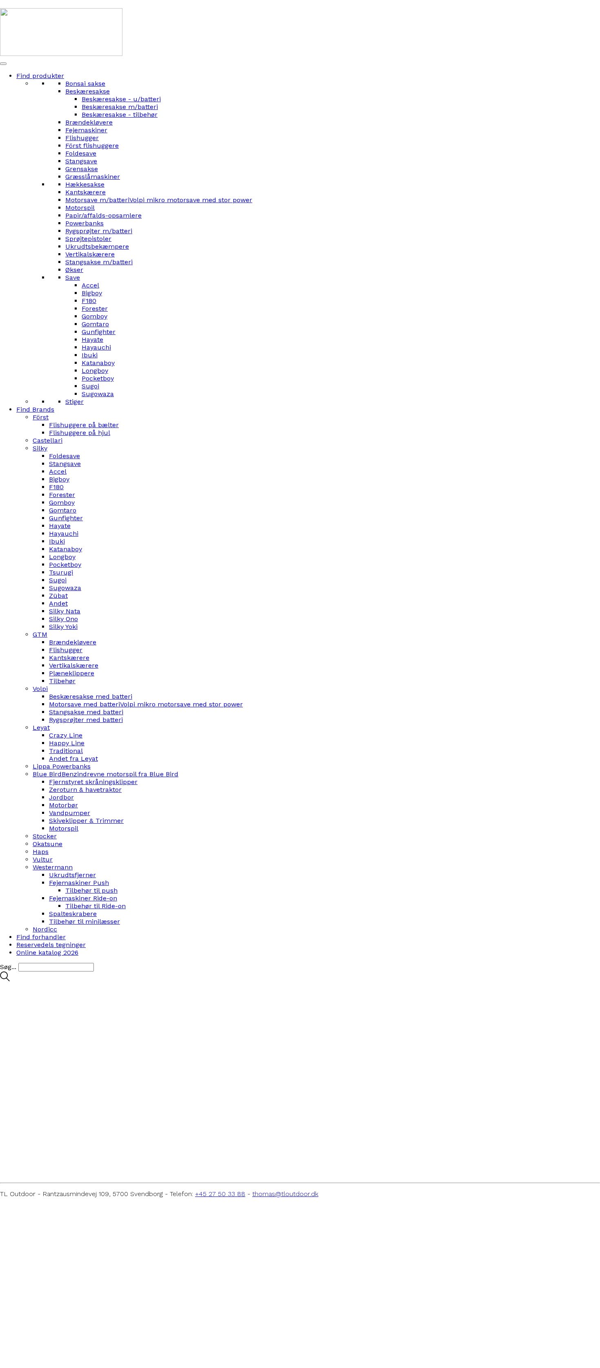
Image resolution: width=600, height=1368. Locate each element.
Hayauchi (96, 347)
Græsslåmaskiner (92, 176)
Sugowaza (98, 394)
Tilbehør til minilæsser (84, 921)
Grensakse (81, 169)
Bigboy (92, 293)
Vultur (43, 859)
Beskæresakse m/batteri (120, 107)
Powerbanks (84, 223)
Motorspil (80, 208)
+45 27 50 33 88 (220, 1194)
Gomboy (94, 316)
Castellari (47, 440)
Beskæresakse (87, 91)
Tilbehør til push (91, 890)
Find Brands (35, 409)
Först (41, 417)
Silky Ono (63, 619)
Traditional (66, 751)
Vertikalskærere (90, 254)
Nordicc (45, 929)
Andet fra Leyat (73, 758)
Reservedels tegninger (51, 945)
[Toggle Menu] (3, 63)
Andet (58, 603)
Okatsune (47, 844)
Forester (95, 308)
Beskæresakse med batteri (90, 696)
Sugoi (90, 386)
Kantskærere (85, 192)
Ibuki (90, 355)
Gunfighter (99, 332)
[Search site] (5, 979)
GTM (40, 634)
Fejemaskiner (86, 130)
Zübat (58, 595)
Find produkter (40, 76)
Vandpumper (69, 813)
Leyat (41, 727)
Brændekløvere (89, 122)
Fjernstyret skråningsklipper (93, 782)
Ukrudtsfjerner (72, 875)
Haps (41, 852)
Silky (40, 448)
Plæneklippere (71, 673)
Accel (90, 285)
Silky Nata (64, 611)
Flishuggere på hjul (79, 433)
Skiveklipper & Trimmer (86, 820)
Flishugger (82, 138)
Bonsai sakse (85, 83)
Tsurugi (61, 572)
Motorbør (63, 805)
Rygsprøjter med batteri (86, 720)
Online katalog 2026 (47, 952)
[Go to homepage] (61, 54)
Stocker (45, 836)
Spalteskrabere (73, 914)
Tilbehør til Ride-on (95, 906)
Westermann (53, 867)
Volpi (40, 689)
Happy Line (66, 743)
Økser (74, 270)
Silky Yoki (63, 627)
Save (72, 277)
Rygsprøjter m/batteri (98, 231)
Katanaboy (98, 363)
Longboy (95, 370)
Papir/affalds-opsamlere (103, 215)
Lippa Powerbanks (62, 766)
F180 (89, 301)
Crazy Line (65, 735)
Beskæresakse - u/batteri (121, 99)
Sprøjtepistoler (88, 239)
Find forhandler (41, 937)
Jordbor (61, 797)
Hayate (92, 339)
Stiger (74, 401)
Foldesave (80, 153)
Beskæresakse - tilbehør (120, 114)
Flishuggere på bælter (84, 425)
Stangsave (81, 161)
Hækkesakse (84, 184)
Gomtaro (95, 324)
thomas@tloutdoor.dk (285, 1194)
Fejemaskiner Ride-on (83, 898)
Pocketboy (98, 378)
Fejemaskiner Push (79, 883)
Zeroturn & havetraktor (85, 789)
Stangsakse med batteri (86, 712)
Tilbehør (62, 681)
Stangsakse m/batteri (99, 262)
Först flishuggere (92, 145)
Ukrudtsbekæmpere (97, 246)
